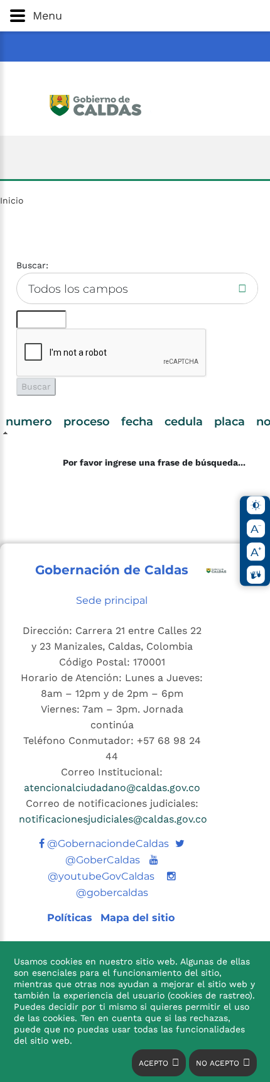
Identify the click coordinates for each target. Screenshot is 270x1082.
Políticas (71, 918)
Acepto (153, 1063)
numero (29, 422)
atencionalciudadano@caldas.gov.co (112, 788)
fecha (137, 422)
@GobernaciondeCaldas (107, 844)
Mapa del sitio (137, 918)
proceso (86, 422)
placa (229, 422)
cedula (184, 422)
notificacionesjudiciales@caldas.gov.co (113, 819)
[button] (135, 15)
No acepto (217, 1063)
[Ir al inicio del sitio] (135, 104)
